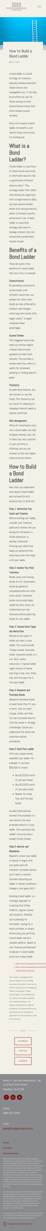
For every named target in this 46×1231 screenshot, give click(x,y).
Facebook (23, 1041)
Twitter (23, 1051)
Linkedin (23, 1061)
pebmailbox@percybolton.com (18, 1128)
